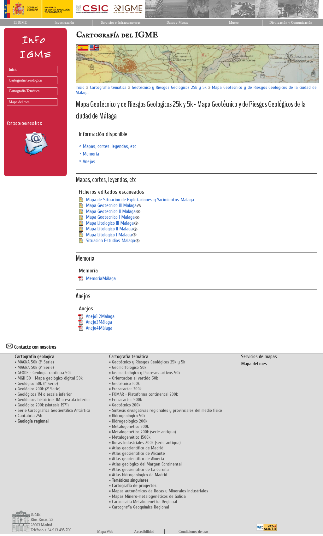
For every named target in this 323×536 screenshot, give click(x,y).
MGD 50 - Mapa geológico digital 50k (50, 378)
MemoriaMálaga (101, 278)
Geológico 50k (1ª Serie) (38, 383)
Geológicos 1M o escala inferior (45, 394)
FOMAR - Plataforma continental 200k (145, 394)
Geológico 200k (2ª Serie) (39, 389)
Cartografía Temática (24, 91)
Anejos (89, 161)
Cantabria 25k (30, 415)
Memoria (91, 154)
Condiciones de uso (193, 531)
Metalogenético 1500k (131, 437)
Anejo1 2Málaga (100, 316)
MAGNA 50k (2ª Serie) (36, 367)
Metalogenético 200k (130, 426)
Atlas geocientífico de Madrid (137, 448)
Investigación (64, 22)
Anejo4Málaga (99, 328)
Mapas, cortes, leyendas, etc (109, 146)
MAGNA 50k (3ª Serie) (36, 362)
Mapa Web (105, 531)
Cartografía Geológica (25, 80)
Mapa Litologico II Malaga (109, 229)
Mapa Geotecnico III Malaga (111, 205)
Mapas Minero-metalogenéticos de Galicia (149, 496)
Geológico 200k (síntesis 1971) (43, 405)
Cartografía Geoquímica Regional (140, 507)
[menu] (30, 84)
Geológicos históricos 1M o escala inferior (54, 399)
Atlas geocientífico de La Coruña (140, 469)
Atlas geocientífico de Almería (138, 458)
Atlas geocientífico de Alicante (138, 453)
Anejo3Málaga (99, 322)
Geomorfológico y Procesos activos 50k (146, 372)
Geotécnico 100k (126, 383)
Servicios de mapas (259, 356)
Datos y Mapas (177, 22)
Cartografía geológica (34, 356)
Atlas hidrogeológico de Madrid (139, 475)
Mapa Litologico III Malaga (110, 223)
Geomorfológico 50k (129, 367)
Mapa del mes (19, 102)
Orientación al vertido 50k (135, 378)
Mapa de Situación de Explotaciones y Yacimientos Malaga (140, 200)
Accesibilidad (144, 531)
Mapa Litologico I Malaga (109, 235)
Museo (234, 22)
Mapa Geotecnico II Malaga (111, 211)
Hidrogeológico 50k (128, 415)
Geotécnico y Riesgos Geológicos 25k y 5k (169, 87)
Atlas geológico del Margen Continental (147, 464)
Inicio (13, 69)
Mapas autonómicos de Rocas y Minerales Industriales (160, 491)
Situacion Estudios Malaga (110, 240)
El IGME (20, 22)
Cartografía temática (108, 87)
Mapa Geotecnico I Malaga (110, 217)
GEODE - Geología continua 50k (45, 372)
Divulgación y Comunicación (290, 22)
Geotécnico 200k (126, 405)
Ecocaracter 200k (127, 389)
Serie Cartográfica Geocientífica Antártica (54, 410)
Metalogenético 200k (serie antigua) (144, 432)
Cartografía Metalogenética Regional (144, 501)
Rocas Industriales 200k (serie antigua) (146, 442)
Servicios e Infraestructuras (120, 22)
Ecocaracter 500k (127, 399)
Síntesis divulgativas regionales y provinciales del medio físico (167, 410)
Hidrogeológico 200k (129, 421)
